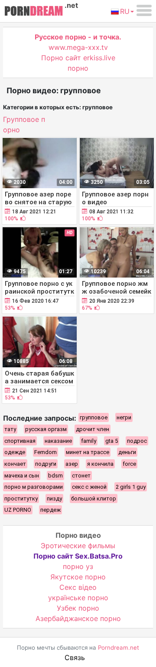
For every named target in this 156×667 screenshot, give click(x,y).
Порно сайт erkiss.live (78, 57)
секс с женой (89, 487)
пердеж (50, 510)
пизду (54, 498)
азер (71, 464)
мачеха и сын (21, 475)
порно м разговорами (33, 487)
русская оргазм (46, 429)
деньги (127, 452)
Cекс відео (78, 587)
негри (124, 417)
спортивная (20, 441)
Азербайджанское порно (78, 618)
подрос (137, 441)
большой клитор (93, 498)
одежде (14, 452)
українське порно (78, 597)
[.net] (33, 12)
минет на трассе (87, 452)
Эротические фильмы (78, 545)
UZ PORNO (17, 510)
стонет (81, 475)
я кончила (100, 464)
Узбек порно (78, 608)
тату (10, 429)
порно (78, 68)
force (129, 464)
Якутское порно (78, 576)
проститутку (21, 498)
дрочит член (92, 429)
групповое (93, 417)
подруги (45, 464)
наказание (58, 441)
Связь (75, 657)
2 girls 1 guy (131, 487)
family (88, 441)
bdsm (55, 475)
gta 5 (111, 441)
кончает (15, 464)
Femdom (45, 452)
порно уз (78, 566)
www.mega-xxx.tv (78, 47)
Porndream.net (118, 647)
